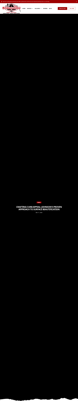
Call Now (72, 8)
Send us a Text (62, 8)
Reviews (45, 8)
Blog (50, 8)
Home (23, 8)
